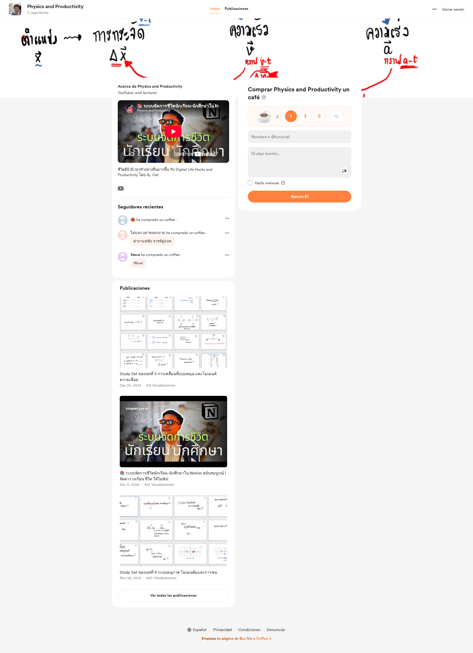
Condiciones (249, 629)
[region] (299, 144)
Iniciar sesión (453, 9)
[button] (215, 9)
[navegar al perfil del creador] (15, 9)
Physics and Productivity (55, 6)
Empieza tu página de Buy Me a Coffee (235, 638)
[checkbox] (263, 183)
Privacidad (222, 629)
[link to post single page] (173, 343)
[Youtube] (121, 188)
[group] (173, 343)
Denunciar (276, 629)
